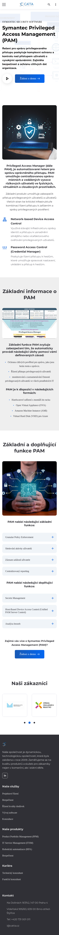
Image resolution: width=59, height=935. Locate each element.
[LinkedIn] (5, 775)
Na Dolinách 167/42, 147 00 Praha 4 (27, 902)
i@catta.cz (13, 925)
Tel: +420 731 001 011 (18, 919)
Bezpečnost (7, 855)
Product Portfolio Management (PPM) (20, 836)
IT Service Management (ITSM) (17, 843)
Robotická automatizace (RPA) (17, 849)
